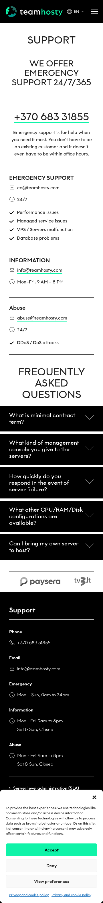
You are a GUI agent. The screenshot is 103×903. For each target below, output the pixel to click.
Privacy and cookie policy (29, 895)
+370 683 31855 (51, 117)
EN (76, 11)
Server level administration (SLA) (46, 788)
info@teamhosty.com (38, 668)
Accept (52, 850)
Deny (51, 865)
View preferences (51, 881)
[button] (94, 797)
